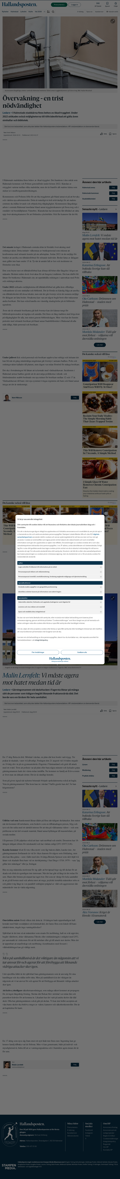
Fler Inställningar (38, 652)
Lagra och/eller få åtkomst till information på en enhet (37, 567)
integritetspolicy (41, 640)
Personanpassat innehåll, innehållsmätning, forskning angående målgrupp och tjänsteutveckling (52, 577)
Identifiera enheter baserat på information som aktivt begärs (39, 592)
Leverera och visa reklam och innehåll (31, 607)
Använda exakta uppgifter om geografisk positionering (37, 587)
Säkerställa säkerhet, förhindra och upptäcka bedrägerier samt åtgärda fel (44, 602)
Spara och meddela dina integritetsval (31, 612)
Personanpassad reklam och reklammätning (33, 572)
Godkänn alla (82, 652)
